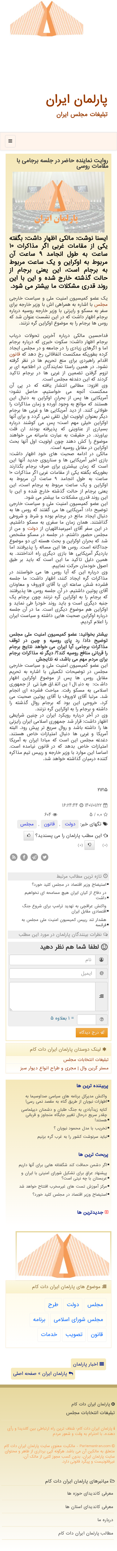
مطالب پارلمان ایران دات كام (85, 1533)
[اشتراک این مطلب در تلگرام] (34, 857)
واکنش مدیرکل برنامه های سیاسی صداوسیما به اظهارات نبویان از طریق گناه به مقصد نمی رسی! (66, 1099)
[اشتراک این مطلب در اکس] (44, 857)
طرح (53, 1305)
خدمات (49, 1334)
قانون (14, 354)
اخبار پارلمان (86, 1364)
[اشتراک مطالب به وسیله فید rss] (13, 857)
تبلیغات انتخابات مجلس (86, 1059)
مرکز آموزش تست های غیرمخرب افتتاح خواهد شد (63, 1186)
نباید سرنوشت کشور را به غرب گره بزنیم (72, 1137)
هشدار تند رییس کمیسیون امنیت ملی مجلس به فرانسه (64, 922)
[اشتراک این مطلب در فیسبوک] (24, 857)
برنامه (39, 1319)
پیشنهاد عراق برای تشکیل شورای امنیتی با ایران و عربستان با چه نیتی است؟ (64, 1175)
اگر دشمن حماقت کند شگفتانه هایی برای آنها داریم (63, 1165)
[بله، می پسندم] (29, 835)
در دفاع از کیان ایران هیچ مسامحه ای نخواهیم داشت (65, 895)
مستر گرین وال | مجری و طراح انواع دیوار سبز (64, 1068)
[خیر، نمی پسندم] (90, 845)
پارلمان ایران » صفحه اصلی (41, 1373)
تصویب (74, 1334)
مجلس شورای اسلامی (78, 1319)
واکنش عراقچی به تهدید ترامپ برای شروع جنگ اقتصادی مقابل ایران (64, 908)
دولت (32, 528)
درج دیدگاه (89, 1032)
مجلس (101, 304)
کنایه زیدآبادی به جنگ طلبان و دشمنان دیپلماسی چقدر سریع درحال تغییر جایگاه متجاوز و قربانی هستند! (64, 1115)
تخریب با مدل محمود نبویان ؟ (80, 1128)
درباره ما (105, 1519)
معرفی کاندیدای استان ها (89, 1506)
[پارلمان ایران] (46, 18)
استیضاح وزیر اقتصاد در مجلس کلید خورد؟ (69, 885)
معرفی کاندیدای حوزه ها (90, 1493)
